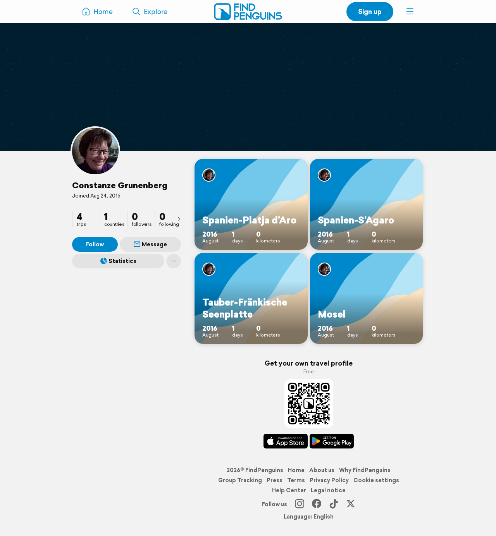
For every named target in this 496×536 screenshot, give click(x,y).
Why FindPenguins (365, 470)
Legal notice (328, 490)
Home (296, 470)
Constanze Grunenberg (119, 185)
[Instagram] (299, 504)
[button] (410, 11)
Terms (296, 480)
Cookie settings (376, 480)
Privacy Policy (329, 480)
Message (154, 244)
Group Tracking (240, 480)
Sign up (370, 11)
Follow (95, 244)
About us (321, 470)
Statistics (122, 261)
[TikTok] (333, 504)
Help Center (289, 490)
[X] (350, 504)
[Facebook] (316, 504)
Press (274, 480)
